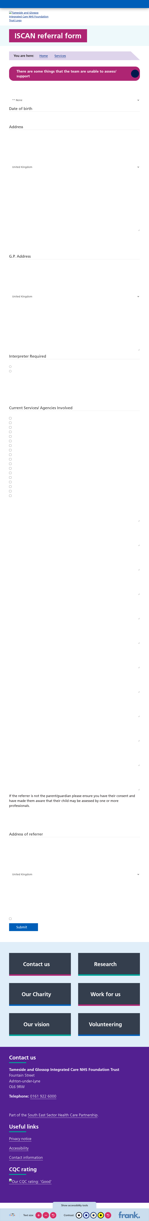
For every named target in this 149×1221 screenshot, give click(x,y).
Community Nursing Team (11, 427)
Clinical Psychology (11, 491)
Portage (11, 418)
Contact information (26, 1157)
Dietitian (11, 495)
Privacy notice (20, 1138)
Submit (21, 927)
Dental (11, 464)
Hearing (11, 459)
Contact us (36, 964)
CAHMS (11, 477)
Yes (11, 366)
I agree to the (11, 918)
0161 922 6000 (43, 1096)
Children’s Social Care (11, 468)
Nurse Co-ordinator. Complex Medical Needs (11, 423)
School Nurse (11, 482)
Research (105, 964)
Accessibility (19, 1148)
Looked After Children (11, 473)
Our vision (36, 1024)
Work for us (105, 994)
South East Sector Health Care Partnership (63, 1115)
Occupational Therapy (11, 441)
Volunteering (105, 1024)
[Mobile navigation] (136, 4)
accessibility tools (74, 1205)
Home (43, 56)
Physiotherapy (11, 436)
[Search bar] (127, 4)
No (11, 371)
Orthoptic (11, 450)
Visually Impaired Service (11, 454)
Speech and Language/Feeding (11, 445)
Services (60, 56)
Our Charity (36, 994)
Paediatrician (11, 432)
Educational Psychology (11, 486)
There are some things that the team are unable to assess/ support (66, 73)
